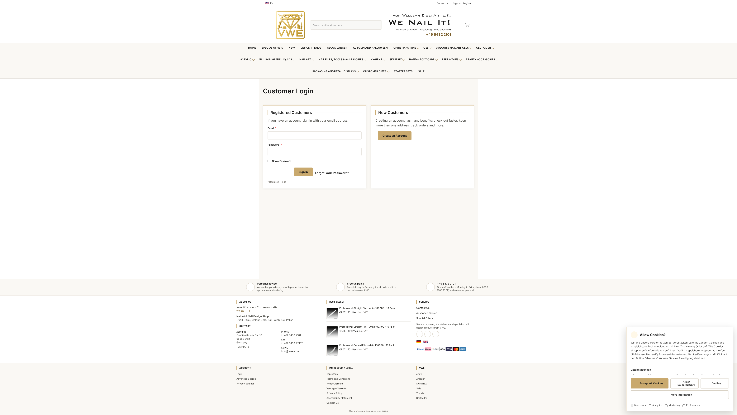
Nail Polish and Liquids (275, 59)
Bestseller (421, 398)
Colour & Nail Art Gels (452, 47)
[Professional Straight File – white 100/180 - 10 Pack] (332, 313)
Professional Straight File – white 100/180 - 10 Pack (367, 308)
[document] (679, 369)
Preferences (693, 405)
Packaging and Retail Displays (334, 71)
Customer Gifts (374, 71)
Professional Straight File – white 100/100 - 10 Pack (367, 326)
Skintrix (396, 59)
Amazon (420, 378)
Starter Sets (403, 71)
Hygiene (376, 59)
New (292, 47)
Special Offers (272, 47)
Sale (421, 71)
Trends (420, 393)
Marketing (674, 405)
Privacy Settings (245, 383)
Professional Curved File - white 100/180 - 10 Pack (367, 345)
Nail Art (305, 59)
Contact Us (423, 307)
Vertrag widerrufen (336, 388)
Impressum (332, 374)
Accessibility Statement (339, 398)
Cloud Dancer (337, 47)
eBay (419, 374)
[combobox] (341, 25)
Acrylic (245, 59)
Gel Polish (483, 47)
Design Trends (311, 47)
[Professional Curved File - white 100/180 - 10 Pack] (332, 350)
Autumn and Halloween (370, 47)
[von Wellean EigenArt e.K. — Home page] (290, 25)
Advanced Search (426, 313)
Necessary (640, 405)
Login (239, 374)
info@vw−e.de (290, 351)
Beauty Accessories (480, 59)
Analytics (657, 405)
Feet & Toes (450, 59)
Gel (425, 47)
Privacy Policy (334, 393)
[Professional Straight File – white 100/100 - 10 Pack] (332, 332)
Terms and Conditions (338, 378)
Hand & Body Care (421, 59)
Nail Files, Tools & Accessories (341, 59)
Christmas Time (404, 47)
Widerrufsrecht (334, 383)
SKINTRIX (421, 383)
